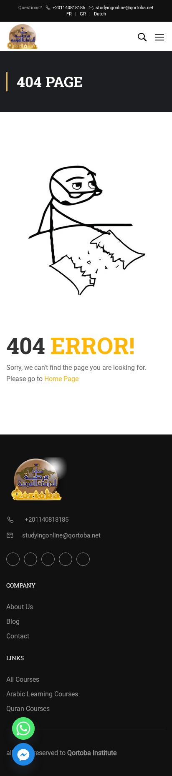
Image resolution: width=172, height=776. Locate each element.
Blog (13, 621)
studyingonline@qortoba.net (125, 7)
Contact (17, 636)
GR (83, 14)
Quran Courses (28, 709)
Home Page (61, 379)
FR (69, 14)
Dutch (100, 14)
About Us (19, 607)
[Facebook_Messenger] (23, 754)
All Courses (22, 679)
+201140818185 (69, 7)
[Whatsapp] (23, 728)
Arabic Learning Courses (42, 694)
